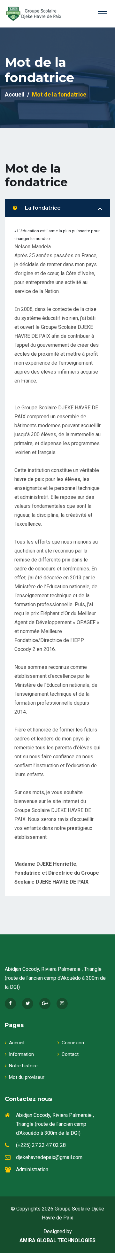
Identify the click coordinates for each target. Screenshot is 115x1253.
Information (21, 1054)
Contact (70, 1054)
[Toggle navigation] (102, 13)
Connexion (73, 1043)
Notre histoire (23, 1066)
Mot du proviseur (26, 1077)
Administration (32, 1169)
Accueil (15, 94)
